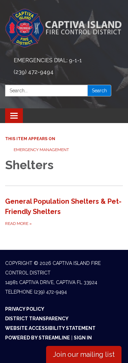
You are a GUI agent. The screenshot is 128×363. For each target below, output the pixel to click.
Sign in (83, 337)
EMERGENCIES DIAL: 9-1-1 (48, 60)
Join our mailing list (84, 354)
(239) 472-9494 (34, 72)
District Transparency (37, 318)
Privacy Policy (24, 309)
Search (99, 90)
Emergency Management (41, 149)
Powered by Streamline (37, 337)
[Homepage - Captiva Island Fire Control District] (64, 27)
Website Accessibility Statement (50, 328)
